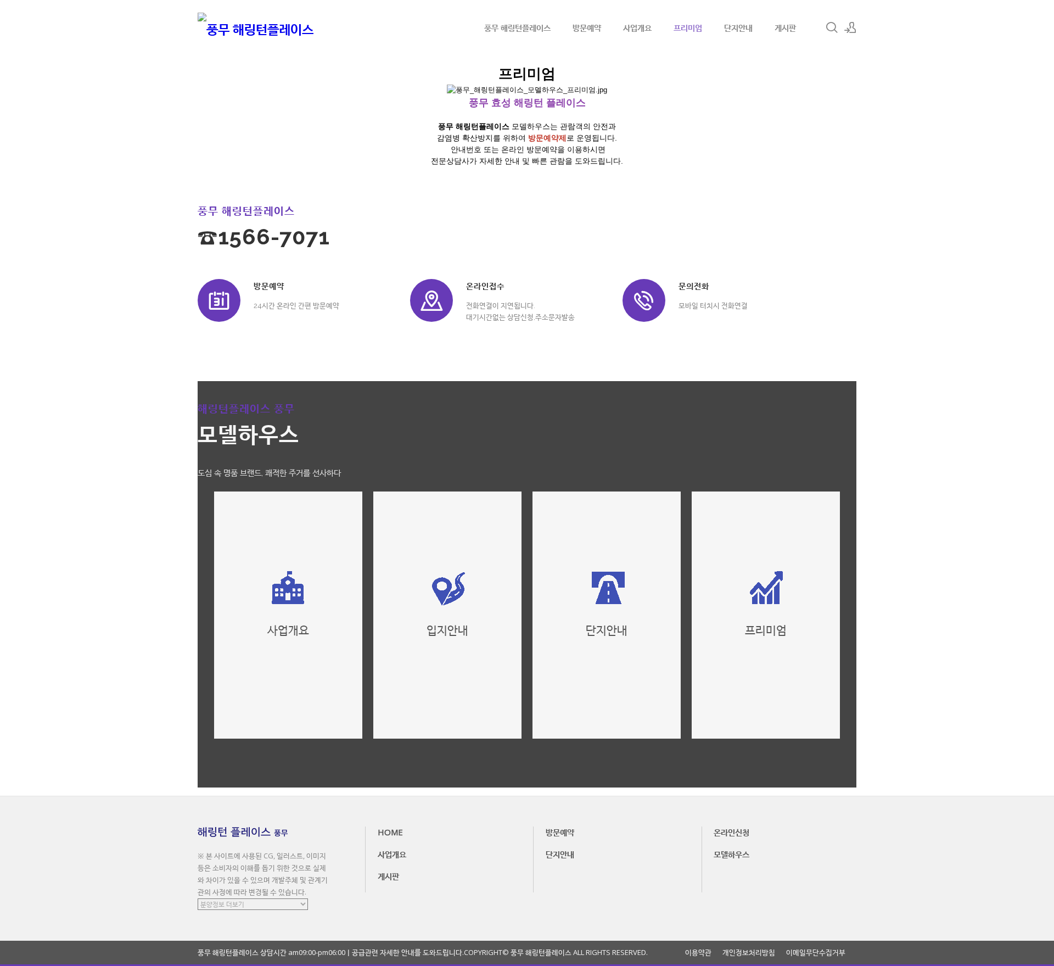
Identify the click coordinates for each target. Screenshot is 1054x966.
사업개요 (637, 27)
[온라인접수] (431, 300)
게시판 (785, 27)
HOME (390, 832)
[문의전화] (644, 300)
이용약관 (698, 952)
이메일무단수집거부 (815, 952)
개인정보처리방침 (748, 952)
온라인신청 (731, 832)
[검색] (832, 27)
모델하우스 (731, 853)
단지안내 (738, 27)
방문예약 (587, 27)
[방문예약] (219, 300)
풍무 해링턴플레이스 (517, 27)
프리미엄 (688, 27)
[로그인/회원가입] (850, 27)
